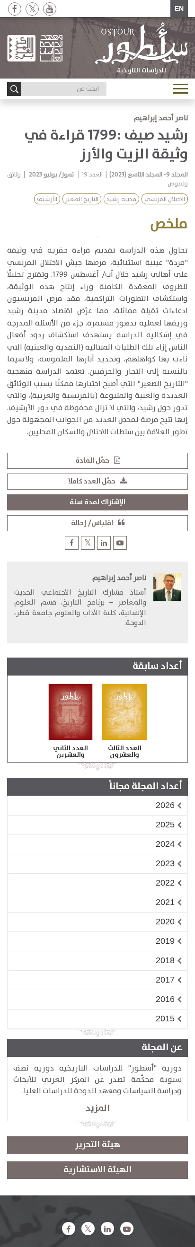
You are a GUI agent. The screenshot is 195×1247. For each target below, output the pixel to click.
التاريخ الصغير (81, 199)
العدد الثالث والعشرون (125, 751)
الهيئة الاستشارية (97, 1170)
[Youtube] (49, 9)
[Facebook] (14, 9)
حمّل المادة (92, 460)
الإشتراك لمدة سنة (97, 502)
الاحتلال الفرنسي (164, 199)
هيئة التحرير (97, 1145)
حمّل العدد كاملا (91, 481)
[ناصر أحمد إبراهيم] (167, 603)
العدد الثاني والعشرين (70, 751)
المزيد (98, 1108)
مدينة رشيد (121, 199)
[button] (165, 805)
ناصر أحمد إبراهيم (161, 118)
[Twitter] (32, 9)
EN (179, 8)
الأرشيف (47, 199)
